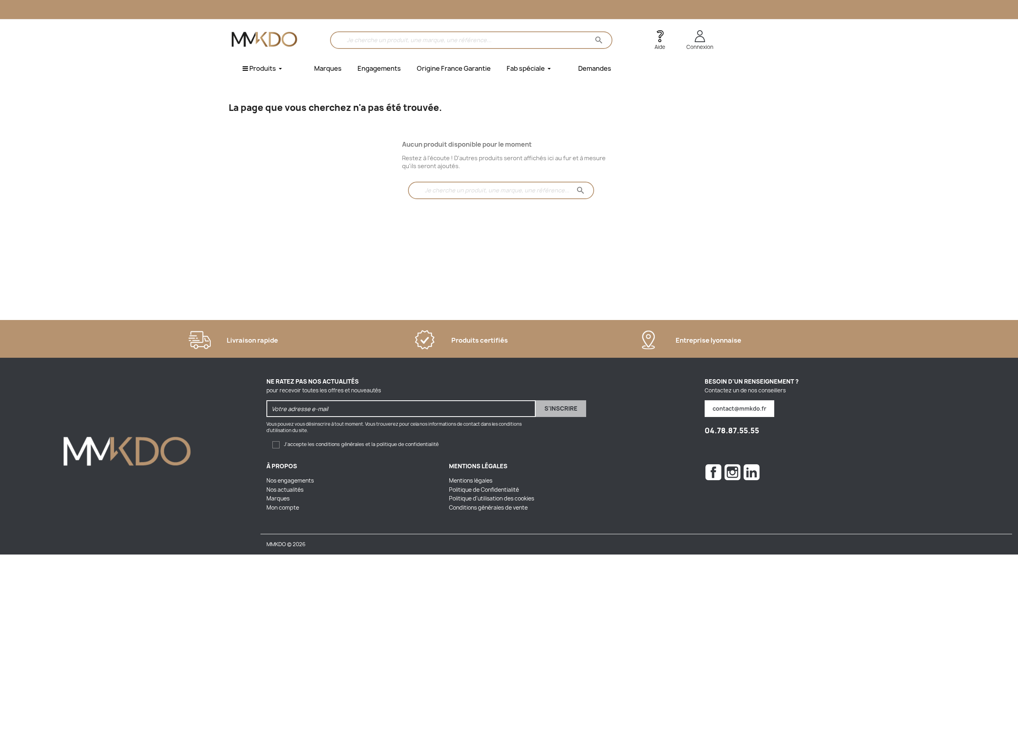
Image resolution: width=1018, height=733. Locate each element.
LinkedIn (752, 472)
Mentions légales (470, 480)
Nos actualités (284, 489)
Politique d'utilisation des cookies (491, 498)
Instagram (732, 472)
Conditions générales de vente (488, 507)
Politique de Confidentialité (484, 489)
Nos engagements (290, 480)
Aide (660, 46)
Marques (277, 498)
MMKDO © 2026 (285, 544)
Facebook (713, 472)
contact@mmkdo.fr (739, 408)
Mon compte (282, 507)
